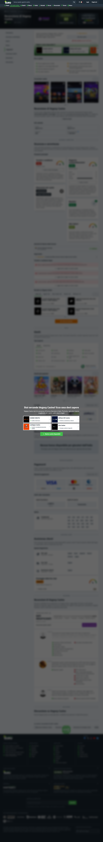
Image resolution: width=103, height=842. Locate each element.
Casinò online (15, 5)
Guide (36, 5)
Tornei (64, 5)
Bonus (30, 5)
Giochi (24, 5)
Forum (49, 5)
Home (7, 5)
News (70, 5)
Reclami (43, 5)
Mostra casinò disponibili (52, 434)
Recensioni (57, 5)
